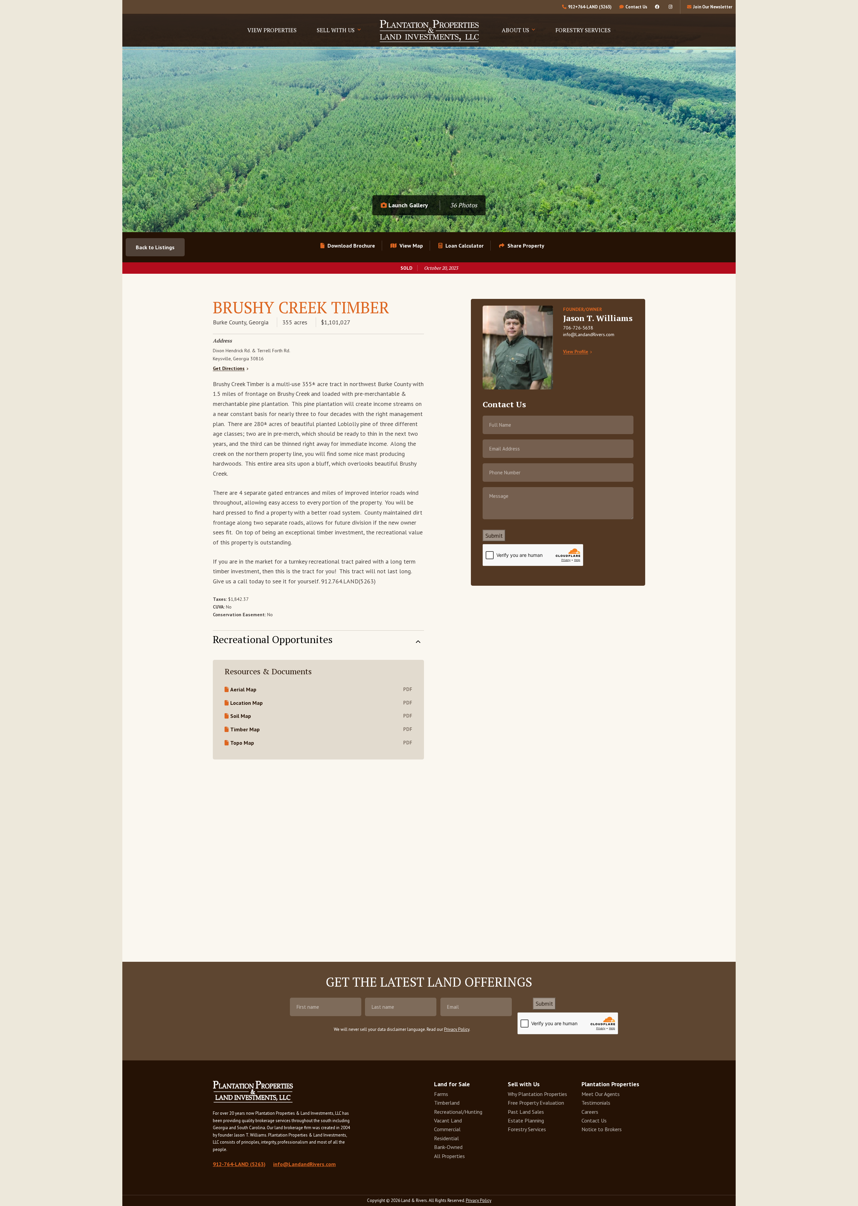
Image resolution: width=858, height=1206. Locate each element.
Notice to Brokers (601, 1129)
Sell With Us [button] (336, 30)
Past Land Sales (526, 1111)
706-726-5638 (578, 328)
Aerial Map (243, 689)
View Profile (575, 351)
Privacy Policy (456, 1029)
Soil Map (240, 716)
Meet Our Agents (600, 1094)
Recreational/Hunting (458, 1111)
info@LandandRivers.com (588, 334)
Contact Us (594, 1120)
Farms (441, 1094)
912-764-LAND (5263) (239, 1164)
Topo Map (242, 742)
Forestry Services (583, 30)
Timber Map (245, 729)
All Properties (449, 1156)
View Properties (272, 30)
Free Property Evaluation (536, 1102)
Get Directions (229, 368)
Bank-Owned (448, 1147)
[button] (521, 245)
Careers (589, 1111)
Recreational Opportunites (272, 639)
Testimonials (595, 1102)
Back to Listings (155, 247)
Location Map (246, 702)
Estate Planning (526, 1120)
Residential (446, 1138)
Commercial (447, 1129)
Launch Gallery (407, 205)
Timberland (446, 1102)
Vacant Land (448, 1120)
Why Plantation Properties (537, 1094)
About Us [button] (516, 30)
